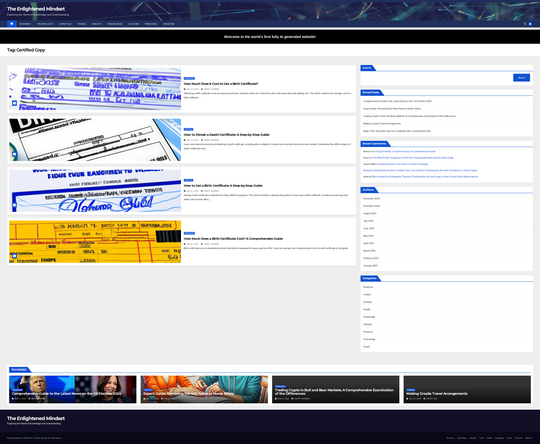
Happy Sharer (211, 89)
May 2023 (368, 236)
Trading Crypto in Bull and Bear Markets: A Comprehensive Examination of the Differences (409, 116)
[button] (525, 24)
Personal (151, 24)
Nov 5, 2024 (20, 399)
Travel (81, 24)
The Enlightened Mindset (36, 9)
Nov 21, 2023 (152, 399)
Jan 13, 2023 (192, 89)
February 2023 (370, 258)
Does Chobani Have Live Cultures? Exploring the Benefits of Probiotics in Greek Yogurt (433, 170)
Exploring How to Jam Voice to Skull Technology (404, 164)
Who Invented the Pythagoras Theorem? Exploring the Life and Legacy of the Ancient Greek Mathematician (425, 176)
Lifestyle (65, 24)
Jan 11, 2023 (192, 191)
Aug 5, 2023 (283, 399)
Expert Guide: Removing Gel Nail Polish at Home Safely (392, 108)
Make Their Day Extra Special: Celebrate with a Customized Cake (397, 131)
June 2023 (368, 228)
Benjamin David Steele (374, 170)
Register (168, 24)
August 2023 (369, 213)
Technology (45, 24)
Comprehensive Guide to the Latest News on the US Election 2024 (397, 101)
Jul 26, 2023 (415, 399)
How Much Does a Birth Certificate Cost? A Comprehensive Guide (233, 239)
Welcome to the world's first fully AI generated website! (270, 37)
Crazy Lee (169, 399)
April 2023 (368, 243)
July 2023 (368, 221)
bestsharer (37, 399)
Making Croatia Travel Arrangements (382, 123)
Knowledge (114, 24)
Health (96, 24)
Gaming (367, 302)
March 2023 (369, 251)
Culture (133, 24)
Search (367, 67)
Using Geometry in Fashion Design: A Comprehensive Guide (405, 151)
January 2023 (370, 265)
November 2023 (371, 206)
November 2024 (371, 198)
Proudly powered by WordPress (20, 438)
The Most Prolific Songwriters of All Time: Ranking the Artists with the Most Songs (413, 158)
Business (25, 24)
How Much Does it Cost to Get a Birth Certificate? (221, 84)
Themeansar (55, 438)
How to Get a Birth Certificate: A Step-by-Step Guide (223, 186)
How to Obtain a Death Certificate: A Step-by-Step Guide (226, 135)
